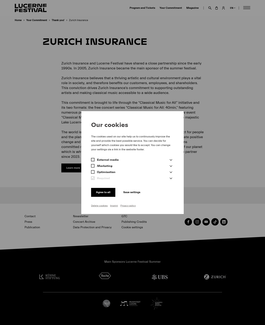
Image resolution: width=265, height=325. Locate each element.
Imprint (114, 205)
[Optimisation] (92, 172)
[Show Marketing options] (171, 166)
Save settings (131, 192)
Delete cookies (99, 205)
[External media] (92, 160)
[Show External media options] (171, 160)
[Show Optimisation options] (171, 172)
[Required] (92, 178)
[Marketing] (92, 166)
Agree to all (103, 192)
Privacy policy (128, 205)
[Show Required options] (171, 178)
